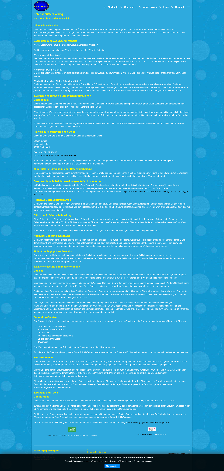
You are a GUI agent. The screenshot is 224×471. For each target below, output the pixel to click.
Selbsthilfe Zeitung (144, 434)
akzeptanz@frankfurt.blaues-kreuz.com (58, 155)
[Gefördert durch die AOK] (72, 429)
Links (166, 7)
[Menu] (188, 7)
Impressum (185, 453)
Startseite (113, 7)
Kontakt (179, 7)
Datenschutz (173, 453)
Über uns (129, 7)
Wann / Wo (149, 7)
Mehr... (156, 461)
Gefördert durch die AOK (57, 435)
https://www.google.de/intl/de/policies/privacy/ (148, 422)
